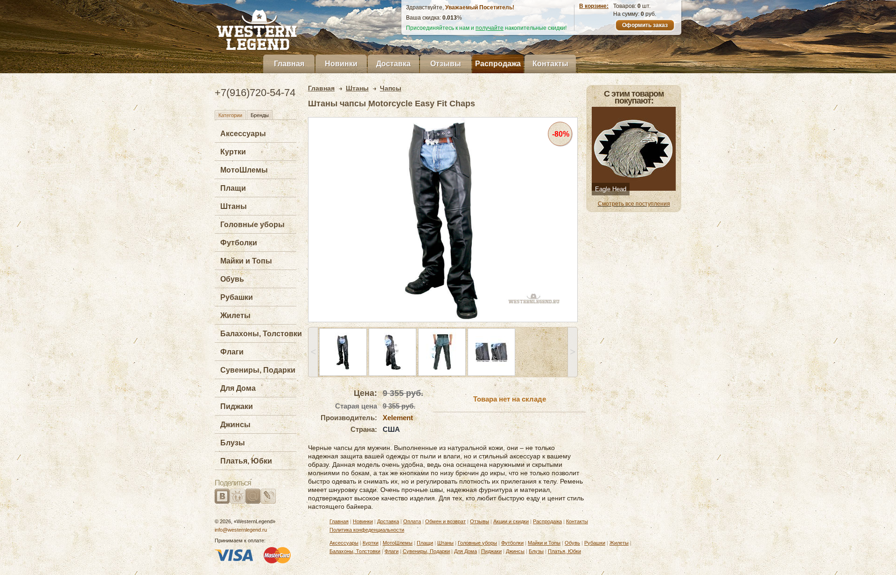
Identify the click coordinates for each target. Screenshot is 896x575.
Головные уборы (252, 225)
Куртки (233, 152)
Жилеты (235, 315)
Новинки (341, 64)
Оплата (412, 521)
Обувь (232, 279)
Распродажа (498, 64)
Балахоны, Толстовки (261, 334)
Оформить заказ (645, 25)
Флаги (232, 352)
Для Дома (238, 388)
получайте (490, 28)
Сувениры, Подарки (257, 370)
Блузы (232, 443)
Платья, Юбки (246, 461)
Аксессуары (243, 134)
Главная (289, 64)
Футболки (238, 243)
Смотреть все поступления (634, 204)
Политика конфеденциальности (366, 530)
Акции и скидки (511, 521)
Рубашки (236, 297)
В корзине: (594, 6)
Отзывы (445, 64)
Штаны (233, 206)
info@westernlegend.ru (241, 530)
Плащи (233, 188)
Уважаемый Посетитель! (479, 7)
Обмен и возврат (445, 521)
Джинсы (235, 425)
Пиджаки (236, 406)
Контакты (550, 64)
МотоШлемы (244, 170)
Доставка (393, 64)
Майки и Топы (246, 261)
